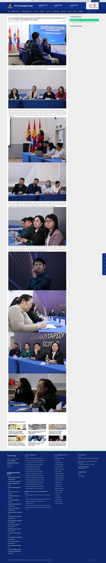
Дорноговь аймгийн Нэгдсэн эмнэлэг (35, 475)
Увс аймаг (57, 460)
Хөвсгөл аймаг (58, 499)
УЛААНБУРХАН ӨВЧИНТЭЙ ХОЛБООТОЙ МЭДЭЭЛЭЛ (83, 22)
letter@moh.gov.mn (82, 468)
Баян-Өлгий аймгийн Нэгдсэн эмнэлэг (35, 460)
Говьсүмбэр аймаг (59, 475)
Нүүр (8, 14)
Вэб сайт (86, 560)
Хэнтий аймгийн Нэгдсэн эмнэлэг (34, 462)
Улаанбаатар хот (59, 462)
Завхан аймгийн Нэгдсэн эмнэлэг (34, 473)
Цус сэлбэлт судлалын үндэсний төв (13, 525)
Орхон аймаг (58, 486)
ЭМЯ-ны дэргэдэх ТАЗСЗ (13, 459)
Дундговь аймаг (59, 503)
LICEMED (9, 467)
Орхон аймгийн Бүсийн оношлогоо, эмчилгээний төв (38, 499)
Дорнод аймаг (58, 482)
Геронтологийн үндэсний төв (14, 534)
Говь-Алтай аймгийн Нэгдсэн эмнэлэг (35, 482)
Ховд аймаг (58, 497)
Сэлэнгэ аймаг (58, 492)
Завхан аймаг (58, 484)
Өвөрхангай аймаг (59, 488)
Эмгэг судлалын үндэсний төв (14, 546)
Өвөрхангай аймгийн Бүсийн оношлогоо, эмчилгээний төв (35, 502)
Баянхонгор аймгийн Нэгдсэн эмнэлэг (35, 486)
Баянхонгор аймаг (59, 469)
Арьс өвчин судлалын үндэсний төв (13, 542)
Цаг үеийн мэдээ (15, 14)
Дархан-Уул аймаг (59, 477)
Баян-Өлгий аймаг (59, 458)
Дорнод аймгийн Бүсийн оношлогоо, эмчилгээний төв (38, 496)
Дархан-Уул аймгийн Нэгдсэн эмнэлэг (35, 477)
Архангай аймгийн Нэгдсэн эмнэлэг (34, 458)
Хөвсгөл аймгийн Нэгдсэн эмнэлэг (34, 464)
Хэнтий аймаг (58, 501)
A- (59, 21)
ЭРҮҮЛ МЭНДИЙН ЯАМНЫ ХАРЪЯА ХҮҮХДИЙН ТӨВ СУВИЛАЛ (14, 551)
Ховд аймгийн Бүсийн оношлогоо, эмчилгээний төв (38, 505)
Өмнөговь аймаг (59, 490)
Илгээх (74, 6)
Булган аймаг (58, 471)
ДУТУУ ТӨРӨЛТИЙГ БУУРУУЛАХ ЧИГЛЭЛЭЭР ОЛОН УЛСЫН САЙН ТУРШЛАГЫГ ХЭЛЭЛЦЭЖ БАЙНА (57, 444)
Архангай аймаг (59, 467)
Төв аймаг (57, 495)
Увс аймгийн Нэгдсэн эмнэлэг (33, 467)
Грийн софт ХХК (94, 560)
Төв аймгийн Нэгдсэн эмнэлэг (33, 469)
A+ (65, 21)
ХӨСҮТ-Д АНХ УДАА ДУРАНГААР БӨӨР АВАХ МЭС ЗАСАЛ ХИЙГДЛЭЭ (37, 432)
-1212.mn (13, 463)
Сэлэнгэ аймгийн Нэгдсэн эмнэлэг (34, 471)
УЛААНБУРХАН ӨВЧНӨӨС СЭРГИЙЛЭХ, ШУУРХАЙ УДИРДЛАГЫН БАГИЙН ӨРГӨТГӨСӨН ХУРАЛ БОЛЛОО (56, 433)
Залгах (58, 6)
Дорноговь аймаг (59, 479)
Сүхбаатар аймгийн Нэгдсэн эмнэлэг (35, 488)
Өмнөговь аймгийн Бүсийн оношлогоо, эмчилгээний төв (38, 508)
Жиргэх (50, 413)
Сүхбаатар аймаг (59, 464)
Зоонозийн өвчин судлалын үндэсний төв (15, 538)
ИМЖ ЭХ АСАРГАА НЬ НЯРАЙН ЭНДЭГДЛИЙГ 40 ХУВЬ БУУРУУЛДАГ (36, 444)
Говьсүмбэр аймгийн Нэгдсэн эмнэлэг (35, 479)
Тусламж (43, 6)
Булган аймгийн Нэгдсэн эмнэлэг (34, 484)
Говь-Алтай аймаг (59, 473)
